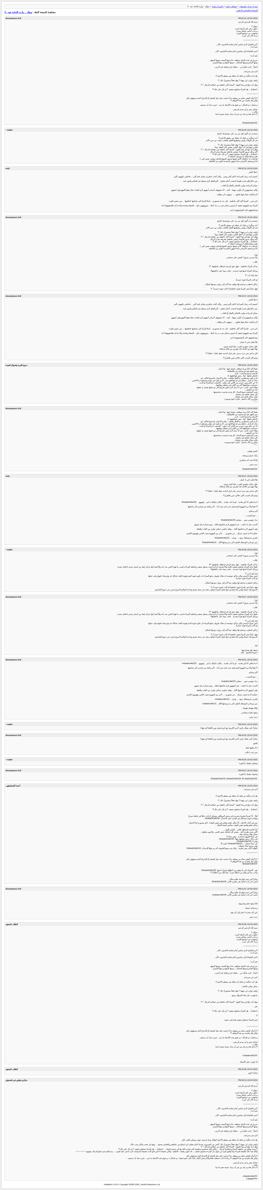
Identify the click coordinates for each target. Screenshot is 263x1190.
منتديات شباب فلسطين (248, 6)
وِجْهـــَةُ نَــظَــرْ (217, 6)
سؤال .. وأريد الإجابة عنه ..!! (18, 12)
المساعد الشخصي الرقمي (247, 10)
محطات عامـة (231, 6)
